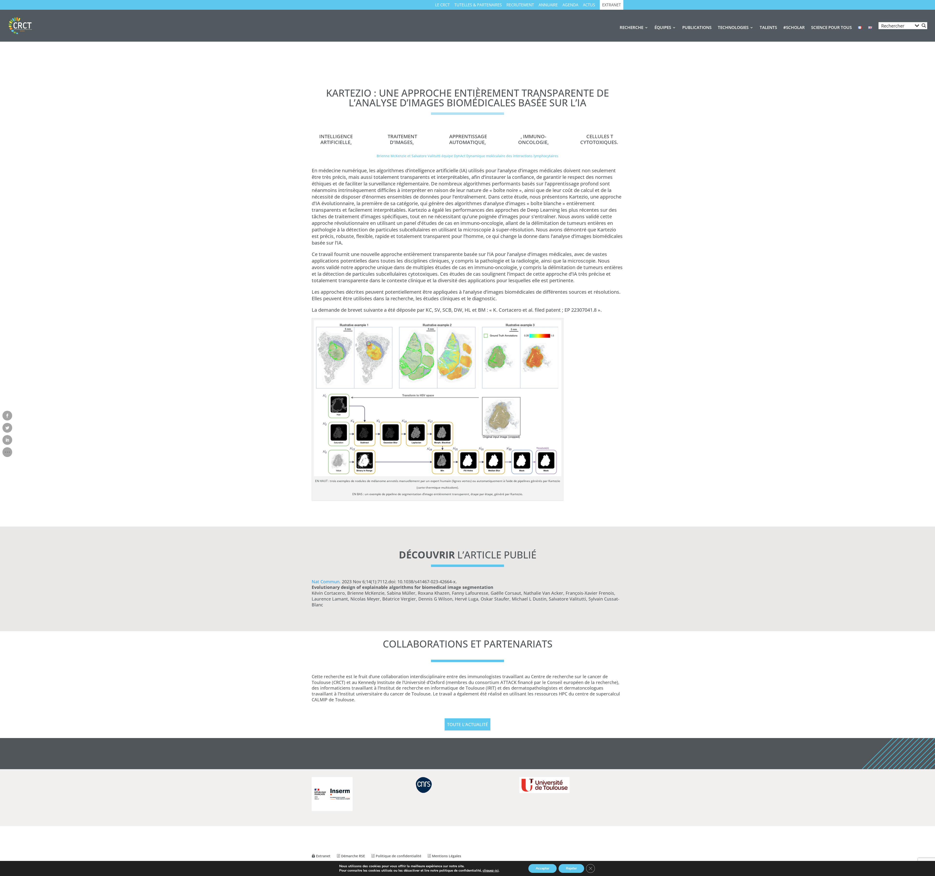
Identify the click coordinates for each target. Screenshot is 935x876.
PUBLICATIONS (696, 28)
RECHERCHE (631, 28)
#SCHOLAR (794, 28)
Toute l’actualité (467, 724)
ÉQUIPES (662, 28)
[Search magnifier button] (923, 25)
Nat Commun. (326, 581)
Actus (589, 5)
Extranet (611, 5)
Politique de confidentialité (398, 856)
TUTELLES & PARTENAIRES (478, 5)
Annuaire (548, 5)
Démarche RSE (352, 856)
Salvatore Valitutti (425, 156)
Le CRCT (442, 5)
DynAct (459, 156)
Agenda (570, 5)
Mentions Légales (446, 856)
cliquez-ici (491, 870)
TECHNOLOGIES (733, 28)
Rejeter (571, 868)
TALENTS (768, 28)
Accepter (542, 868)
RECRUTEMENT (520, 5)
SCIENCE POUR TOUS (831, 28)
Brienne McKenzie (391, 156)
